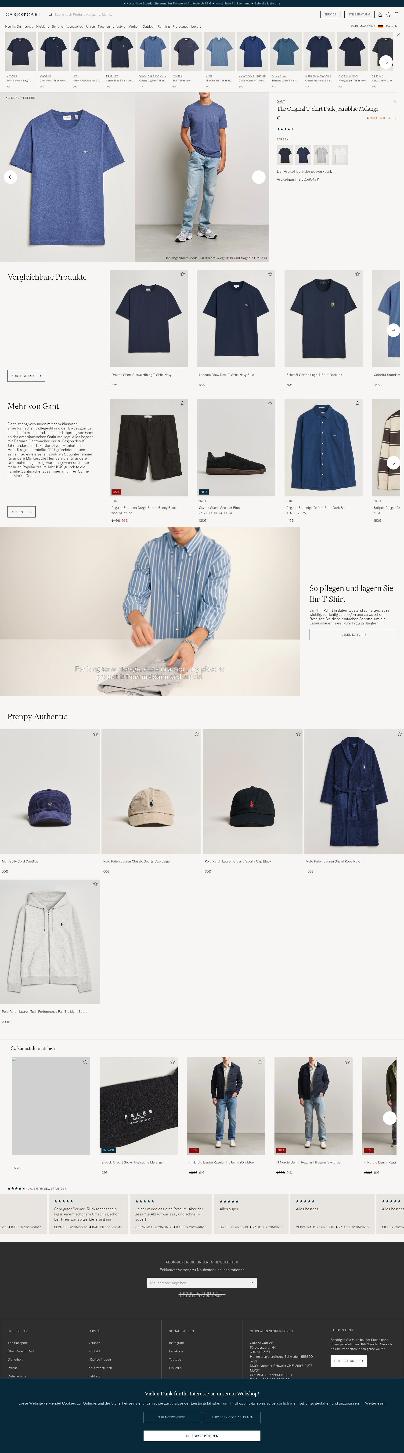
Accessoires (74, 26)
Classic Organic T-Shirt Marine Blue (251, 80)
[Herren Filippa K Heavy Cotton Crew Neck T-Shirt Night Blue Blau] (385, 51)
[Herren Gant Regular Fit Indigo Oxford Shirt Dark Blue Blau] (324, 447)
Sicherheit (15, 1359)
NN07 (76, 75)
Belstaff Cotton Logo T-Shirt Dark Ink (314, 375)
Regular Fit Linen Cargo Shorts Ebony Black (144, 508)
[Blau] (303, 155)
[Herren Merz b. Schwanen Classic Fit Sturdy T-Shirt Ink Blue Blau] (319, 51)
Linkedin (175, 1368)
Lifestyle (119, 26)
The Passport (17, 1343)
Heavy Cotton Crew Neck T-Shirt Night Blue (385, 80)
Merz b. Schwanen (318, 75)
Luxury (196, 26)
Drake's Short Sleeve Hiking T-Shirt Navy (141, 375)
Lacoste (45, 75)
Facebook (176, 1351)
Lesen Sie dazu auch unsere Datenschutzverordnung (202, 1294)
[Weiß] (340, 155)
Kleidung (42, 26)
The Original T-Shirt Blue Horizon (219, 80)
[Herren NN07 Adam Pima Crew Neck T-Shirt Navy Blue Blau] (86, 51)
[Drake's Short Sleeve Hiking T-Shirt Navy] (149, 370)
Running (164, 26)
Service (330, 14)
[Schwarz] (285, 155)
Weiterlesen (375, 1403)
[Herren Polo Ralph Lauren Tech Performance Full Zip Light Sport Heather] (50, 942)
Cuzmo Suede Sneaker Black (220, 508)
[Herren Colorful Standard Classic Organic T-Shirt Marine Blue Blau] (252, 51)
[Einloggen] (380, 14)
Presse (13, 1368)
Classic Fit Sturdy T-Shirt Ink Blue (318, 80)
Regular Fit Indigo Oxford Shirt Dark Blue (316, 508)
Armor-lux (279, 75)
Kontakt (94, 1351)
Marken (133, 26)
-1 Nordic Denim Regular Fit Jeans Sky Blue (308, 1162)
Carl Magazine (363, 26)
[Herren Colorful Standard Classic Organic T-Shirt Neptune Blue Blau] (153, 51)
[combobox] (391, 26)
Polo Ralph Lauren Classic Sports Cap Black (238, 861)
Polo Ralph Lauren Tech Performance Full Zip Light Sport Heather (44, 1011)
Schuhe (57, 26)
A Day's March (348, 75)
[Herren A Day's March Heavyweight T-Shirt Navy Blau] (352, 51)
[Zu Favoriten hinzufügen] (182, 275)
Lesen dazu (351, 634)
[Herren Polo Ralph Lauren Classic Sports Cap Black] (253, 791)
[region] (202, 1214)
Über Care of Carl (21, 1351)
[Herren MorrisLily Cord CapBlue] (50, 791)
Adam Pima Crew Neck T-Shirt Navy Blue (86, 80)
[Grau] (321, 155)
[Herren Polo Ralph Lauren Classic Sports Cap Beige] (151, 791)
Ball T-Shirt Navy (182, 80)
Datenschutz (17, 1376)
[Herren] (51, 1106)
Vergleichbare (47, 277)
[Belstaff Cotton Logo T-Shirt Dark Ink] (324, 370)
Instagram (176, 1343)
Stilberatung (359, 14)
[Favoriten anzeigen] (388, 14)
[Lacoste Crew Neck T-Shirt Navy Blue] (236, 370)
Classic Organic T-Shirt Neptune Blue (151, 80)
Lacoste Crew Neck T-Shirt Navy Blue (226, 375)
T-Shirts (29, 97)
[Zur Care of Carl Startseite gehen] (23, 14)
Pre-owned (180, 26)
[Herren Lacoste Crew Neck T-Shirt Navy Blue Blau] (53, 51)
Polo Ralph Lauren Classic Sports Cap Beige (136, 861)
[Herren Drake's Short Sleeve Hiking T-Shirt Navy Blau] (20, 51)
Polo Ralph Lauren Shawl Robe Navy (333, 861)
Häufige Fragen (99, 1359)
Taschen (104, 26)
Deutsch (391, 26)
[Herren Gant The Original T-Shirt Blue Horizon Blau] (219, 51)
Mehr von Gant (33, 406)
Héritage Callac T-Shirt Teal (284, 80)
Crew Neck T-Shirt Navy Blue (52, 80)
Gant (209, 75)
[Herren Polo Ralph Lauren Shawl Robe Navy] (354, 791)
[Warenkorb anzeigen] (396, 14)
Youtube (175, 1359)
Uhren (90, 26)
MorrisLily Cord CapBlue (20, 861)
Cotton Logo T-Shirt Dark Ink (119, 80)
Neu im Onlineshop (19, 26)
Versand (94, 1343)
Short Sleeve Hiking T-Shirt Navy (18, 80)
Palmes (177, 75)
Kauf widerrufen (100, 1368)
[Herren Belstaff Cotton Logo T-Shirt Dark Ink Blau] (120, 51)
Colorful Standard (152, 75)
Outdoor (149, 26)
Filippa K (377, 75)
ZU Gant (18, 512)
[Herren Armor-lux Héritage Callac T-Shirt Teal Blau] (286, 51)
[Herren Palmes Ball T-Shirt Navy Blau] (186, 51)
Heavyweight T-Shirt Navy (352, 80)
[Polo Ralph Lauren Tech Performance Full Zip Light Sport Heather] (50, 1007)
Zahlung (94, 1376)
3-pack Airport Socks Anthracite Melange (131, 1162)
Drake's (12, 75)
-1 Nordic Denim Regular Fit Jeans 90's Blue (221, 1162)
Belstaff (112, 75)
